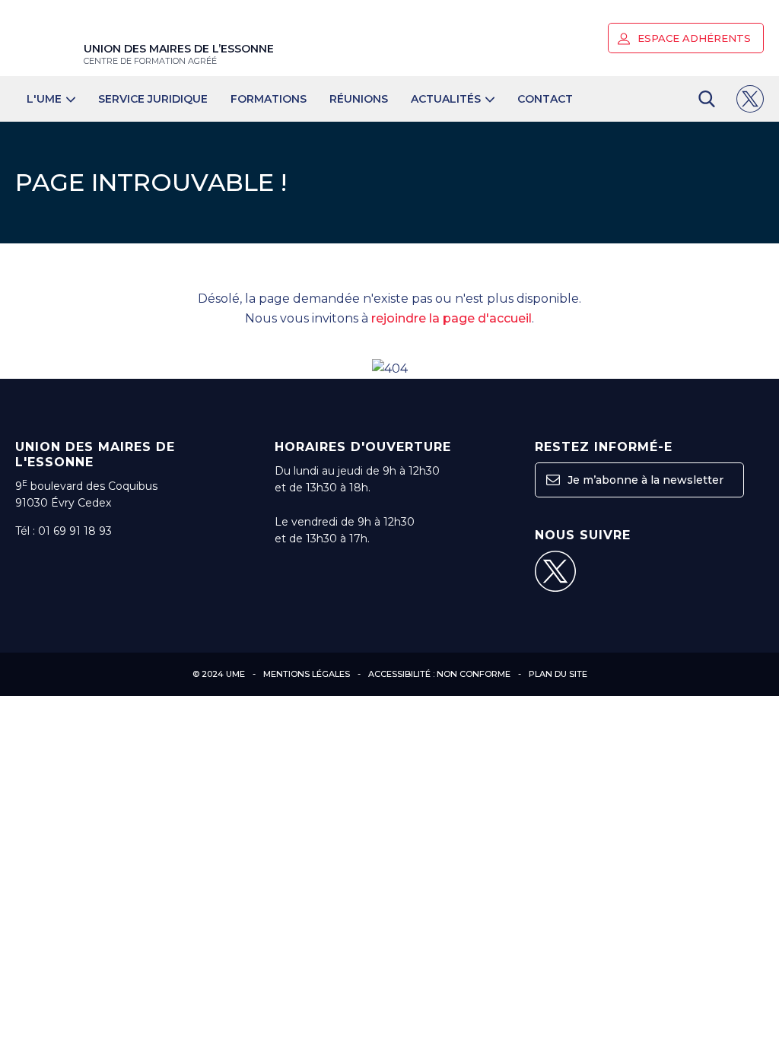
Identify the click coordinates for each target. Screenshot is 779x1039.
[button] (624, 39)
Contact (545, 99)
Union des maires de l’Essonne (179, 54)
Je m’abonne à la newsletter (643, 480)
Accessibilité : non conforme (439, 674)
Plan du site (558, 674)
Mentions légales (306, 674)
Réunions (358, 99)
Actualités (446, 99)
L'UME (44, 99)
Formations (269, 99)
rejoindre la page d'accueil (451, 318)
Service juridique (153, 99)
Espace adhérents (692, 38)
